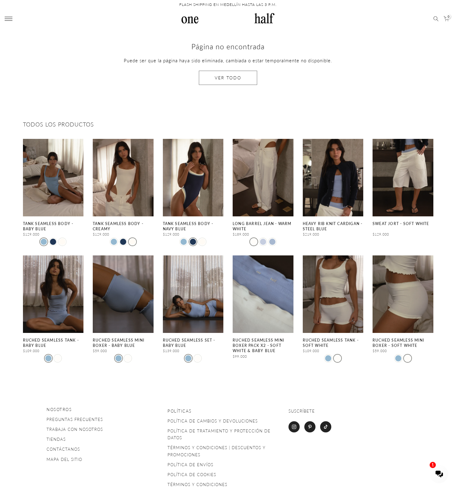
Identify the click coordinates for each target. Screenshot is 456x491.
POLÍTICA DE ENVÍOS (190, 464)
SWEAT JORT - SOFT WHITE (401, 224)
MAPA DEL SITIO (64, 459)
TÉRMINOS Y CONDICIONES (197, 484)
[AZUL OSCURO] (53, 242)
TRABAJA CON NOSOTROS (75, 429)
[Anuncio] (230, 5)
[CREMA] (62, 242)
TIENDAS (56, 439)
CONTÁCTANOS (63, 449)
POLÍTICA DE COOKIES (192, 474)
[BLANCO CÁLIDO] (253, 242)
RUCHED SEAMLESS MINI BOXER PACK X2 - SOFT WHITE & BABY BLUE (258, 345)
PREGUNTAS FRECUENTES (75, 419)
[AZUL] (263, 242)
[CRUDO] (57, 358)
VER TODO (228, 77)
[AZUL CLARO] (43, 242)
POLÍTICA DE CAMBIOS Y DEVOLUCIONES (213, 420)
